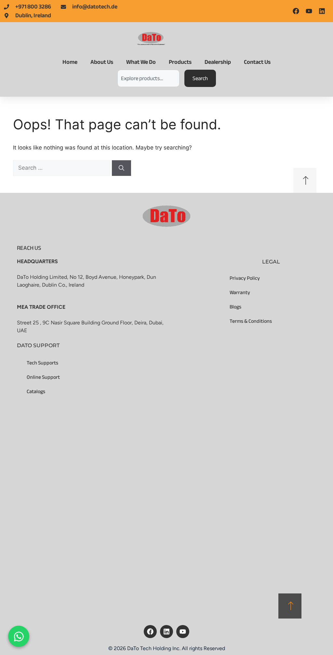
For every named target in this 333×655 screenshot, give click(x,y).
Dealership (218, 62)
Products (180, 62)
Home (69, 62)
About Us (101, 62)
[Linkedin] (166, 631)
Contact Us (257, 62)
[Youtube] (182, 631)
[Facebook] (150, 631)
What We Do (141, 62)
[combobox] (148, 78)
